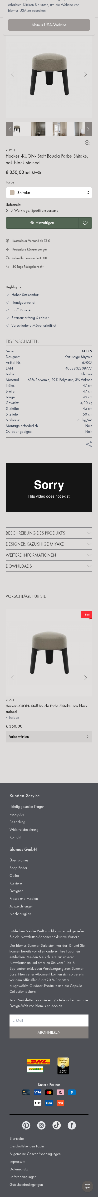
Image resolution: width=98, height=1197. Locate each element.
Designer (16, 890)
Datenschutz (19, 1169)
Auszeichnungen (21, 906)
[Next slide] (88, 129)
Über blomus (19, 860)
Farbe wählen (19, 736)
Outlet (14, 875)
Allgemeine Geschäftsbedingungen (35, 1153)
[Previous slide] (9, 129)
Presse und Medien (24, 898)
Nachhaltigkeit (20, 913)
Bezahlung (17, 821)
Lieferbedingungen (23, 1176)
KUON (10, 150)
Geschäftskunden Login (27, 1146)
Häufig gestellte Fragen (27, 806)
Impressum (17, 1161)
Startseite (17, 1138)
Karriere (16, 883)
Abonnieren (49, 1032)
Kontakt (15, 837)
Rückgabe (17, 814)
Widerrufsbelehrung (24, 829)
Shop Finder (18, 867)
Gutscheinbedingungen (26, 1184)
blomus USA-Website (49, 25)
